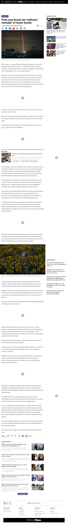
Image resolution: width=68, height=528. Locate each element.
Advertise (37, 509)
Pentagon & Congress (59, 1)
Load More (22, 494)
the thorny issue (30, 173)
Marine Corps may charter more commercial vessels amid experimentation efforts (55, 292)
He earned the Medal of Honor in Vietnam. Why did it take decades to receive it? (56, 264)
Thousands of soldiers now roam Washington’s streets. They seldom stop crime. (56, 285)
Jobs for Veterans (54, 513)
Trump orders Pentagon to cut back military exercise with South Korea (61, 52)
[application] (57, 23)
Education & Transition (47, 1)
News (25, 1)
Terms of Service (7, 511)
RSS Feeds (21, 513)
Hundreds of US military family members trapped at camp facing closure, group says (55, 271)
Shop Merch (22, 515)
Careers (52, 511)
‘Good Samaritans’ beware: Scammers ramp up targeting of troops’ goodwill (14, 465)
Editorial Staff (38, 515)
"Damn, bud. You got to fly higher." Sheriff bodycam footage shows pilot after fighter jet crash (61, 46)
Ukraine (5, 16)
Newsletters (22, 511)
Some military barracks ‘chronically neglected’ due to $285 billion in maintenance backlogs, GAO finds (56, 278)
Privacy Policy (6, 509)
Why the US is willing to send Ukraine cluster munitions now (27, 154)
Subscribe (21, 509)
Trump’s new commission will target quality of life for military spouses (15, 455)
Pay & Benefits (30, 1)
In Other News (5, 441)
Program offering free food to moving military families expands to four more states (15, 475)
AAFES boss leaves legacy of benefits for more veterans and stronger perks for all (14, 445)
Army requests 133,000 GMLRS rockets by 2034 (61, 37)
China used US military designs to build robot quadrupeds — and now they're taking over (56, 32)
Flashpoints (38, 1)
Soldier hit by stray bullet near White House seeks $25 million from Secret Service (14, 485)
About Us (52, 509)
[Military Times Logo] (18, 2)
